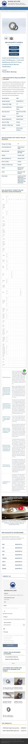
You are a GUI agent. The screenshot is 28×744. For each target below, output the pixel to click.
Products (6, 11)
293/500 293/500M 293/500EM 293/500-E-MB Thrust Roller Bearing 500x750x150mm (7, 391)
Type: (3, 172)
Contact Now (14, 47)
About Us (3, 739)
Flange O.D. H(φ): (7, 104)
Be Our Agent (14, 54)
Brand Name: (5, 98)
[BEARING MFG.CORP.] (4, 3)
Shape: (4, 116)
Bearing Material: (7, 119)
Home (2, 11)
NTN (3, 551)
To (4, 611)
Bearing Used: (6, 111)
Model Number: (6, 101)
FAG (3, 555)
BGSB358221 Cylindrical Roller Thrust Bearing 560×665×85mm (7, 406)
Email (5, 605)
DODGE (4, 568)
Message (5, 632)
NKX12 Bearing (6, 377)
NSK (3, 544)
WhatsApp (14, 51)
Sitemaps (19, 739)
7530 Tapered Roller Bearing (6, 465)
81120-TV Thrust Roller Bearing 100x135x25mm (6, 419)
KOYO (3, 561)
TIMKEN (4, 558)
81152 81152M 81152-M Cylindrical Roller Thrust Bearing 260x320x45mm (6, 448)
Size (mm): (4, 176)
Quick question (7, 622)
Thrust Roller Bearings (14, 11)
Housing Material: (7, 107)
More (13, 663)
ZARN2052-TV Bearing (6, 482)
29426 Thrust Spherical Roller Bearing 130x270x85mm (6, 430)
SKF (3, 548)
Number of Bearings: (7, 125)
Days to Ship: (5, 122)
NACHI (4, 565)
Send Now (10, 645)
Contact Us (9, 739)
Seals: (3, 128)
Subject (5, 617)
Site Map (14, 739)
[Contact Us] (24, 372)
